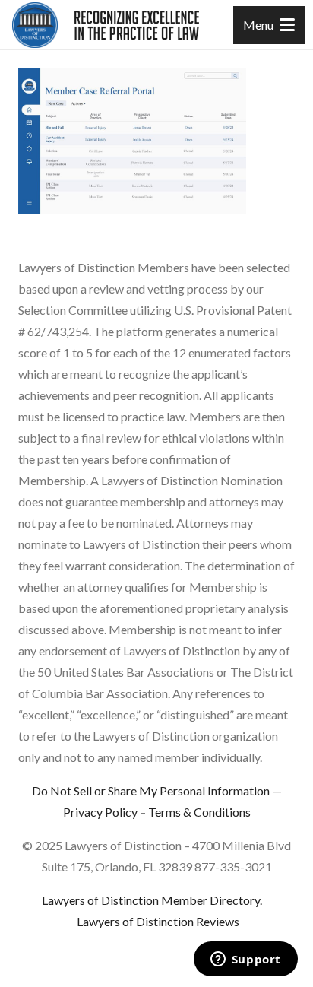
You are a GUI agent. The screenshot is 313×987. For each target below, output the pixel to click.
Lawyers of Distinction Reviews (158, 921)
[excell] (136, 25)
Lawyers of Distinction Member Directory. (152, 900)
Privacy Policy (100, 812)
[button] (269, 25)
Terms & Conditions (199, 812)
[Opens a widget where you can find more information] (245, 960)
